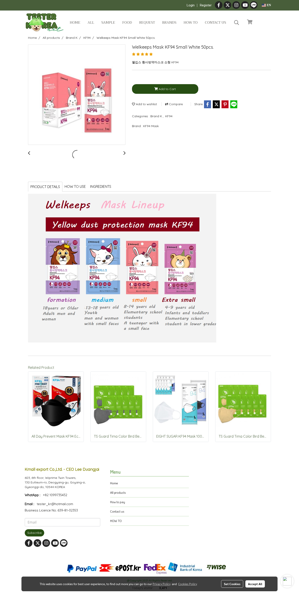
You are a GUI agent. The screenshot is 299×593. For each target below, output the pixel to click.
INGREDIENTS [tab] (100, 186)
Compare (175, 104)
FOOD (127, 23)
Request (147, 23)
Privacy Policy (162, 584)
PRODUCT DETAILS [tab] (45, 187)
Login (191, 5)
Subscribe (34, 533)
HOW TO (116, 521)
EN (268, 5)
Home (75, 23)
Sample (108, 23)
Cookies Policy (187, 584)
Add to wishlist (146, 104)
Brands (169, 23)
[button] (236, 22)
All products (118, 492)
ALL (91, 23)
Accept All (255, 584)
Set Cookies (232, 584)
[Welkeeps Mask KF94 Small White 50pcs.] (76, 95)
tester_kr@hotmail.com (55, 504)
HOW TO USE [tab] (75, 186)
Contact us (215, 23)
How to (191, 23)
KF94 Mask (151, 126)
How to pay (117, 502)
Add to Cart (167, 89)
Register (206, 5)
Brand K (156, 116)
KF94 (168, 116)
